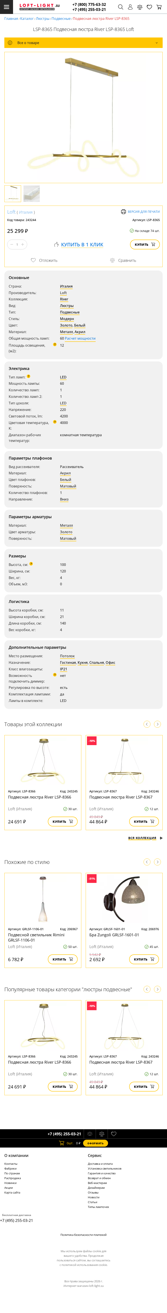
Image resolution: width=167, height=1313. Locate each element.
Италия (26, 212)
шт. (70, 1143)
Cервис (95, 1155)
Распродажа (12, 1178)
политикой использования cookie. (85, 1265)
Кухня (83, 662)
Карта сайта (12, 1192)
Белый (79, 325)
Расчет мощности (80, 338)
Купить (142, 244)
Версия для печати (144, 211)
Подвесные (61, 18)
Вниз (64, 499)
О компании (16, 1155)
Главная (11, 18)
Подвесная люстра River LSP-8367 (120, 797)
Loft (11, 211)
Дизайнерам (96, 1188)
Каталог (27, 18)
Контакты (10, 1164)
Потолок (67, 656)
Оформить (95, 1143)
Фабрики (10, 1168)
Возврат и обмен (99, 1178)
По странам (12, 1173)
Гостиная (68, 662)
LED (63, 377)
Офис (110, 662)
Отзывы (93, 1192)
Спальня (96, 662)
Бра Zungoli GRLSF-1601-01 (114, 934)
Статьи (92, 1202)
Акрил (80, 331)
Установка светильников (104, 1168)
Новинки (10, 1183)
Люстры (42, 18)
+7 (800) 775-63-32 (89, 4)
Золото (66, 325)
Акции (8, 1188)
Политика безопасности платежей (83, 1235)
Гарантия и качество (102, 1173)
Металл (66, 331)
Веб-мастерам (97, 1183)
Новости (93, 1197)
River (64, 299)
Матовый (68, 486)
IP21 (63, 669)
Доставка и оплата (100, 1164)
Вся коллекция (142, 838)
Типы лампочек (98, 1207)
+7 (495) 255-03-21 (89, 9)
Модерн (67, 318)
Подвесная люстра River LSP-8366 (39, 797)
